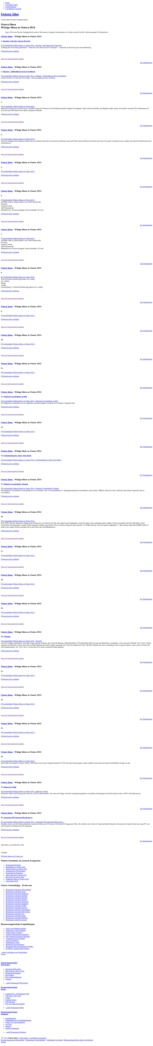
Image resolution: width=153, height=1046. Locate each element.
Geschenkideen (10, 7)
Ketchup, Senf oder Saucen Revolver (17, 41)
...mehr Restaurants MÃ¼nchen (16, 983)
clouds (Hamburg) (12, 941)
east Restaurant (10, 1018)
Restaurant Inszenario (13, 973)
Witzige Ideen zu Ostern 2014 (16, 869)
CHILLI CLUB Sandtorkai (15, 1022)
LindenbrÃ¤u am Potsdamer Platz (17, 994)
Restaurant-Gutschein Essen (15, 892)
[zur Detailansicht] (31, 45)
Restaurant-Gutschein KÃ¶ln (15, 906)
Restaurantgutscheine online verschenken (78, 1040)
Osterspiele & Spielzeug (14, 873)
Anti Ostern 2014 (11, 881)
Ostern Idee (10, 14)
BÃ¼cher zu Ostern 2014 (14, 877)
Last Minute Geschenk (13, 9)
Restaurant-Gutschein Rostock (16, 908)
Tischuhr (7, 637)
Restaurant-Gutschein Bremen (16, 900)
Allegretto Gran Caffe (13, 996)
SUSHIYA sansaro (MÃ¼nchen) (17, 949)
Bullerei (8, 1026)
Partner (3, 1042)
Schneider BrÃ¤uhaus (13, 969)
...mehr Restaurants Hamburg (15, 1032)
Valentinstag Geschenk (55, 1040)
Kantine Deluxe (11, 1000)
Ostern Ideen (7, 36)
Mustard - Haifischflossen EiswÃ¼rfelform (19, 72)
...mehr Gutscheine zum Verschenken (14, 952)
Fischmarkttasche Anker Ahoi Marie (17, 456)
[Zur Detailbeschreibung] (10, 51)
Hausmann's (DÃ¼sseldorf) (15, 930)
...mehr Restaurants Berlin (14, 1008)
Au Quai (8, 1024)
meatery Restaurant (12, 1028)
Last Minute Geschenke (37, 1038)
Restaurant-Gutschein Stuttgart (16, 896)
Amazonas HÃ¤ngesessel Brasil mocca (17, 818)
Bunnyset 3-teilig (10, 787)
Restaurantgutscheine (13, 865)
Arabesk (8, 979)
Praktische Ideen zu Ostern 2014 (17, 879)
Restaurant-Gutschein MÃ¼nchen (17, 912)
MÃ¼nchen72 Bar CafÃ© (14, 971)
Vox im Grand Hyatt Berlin (15, 1004)
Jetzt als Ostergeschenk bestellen (12, 59)
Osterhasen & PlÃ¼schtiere (15, 871)
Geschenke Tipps (11, 5)
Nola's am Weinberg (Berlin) (15, 928)
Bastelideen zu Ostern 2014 (15, 867)
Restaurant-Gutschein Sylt (14, 914)
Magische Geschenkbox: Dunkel (16, 484)
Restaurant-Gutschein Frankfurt (16, 904)
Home (7, 3)
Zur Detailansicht (146, 63)
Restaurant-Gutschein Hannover (17, 902)
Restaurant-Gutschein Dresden (16, 898)
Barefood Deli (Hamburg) (14, 945)
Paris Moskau (10, 1002)
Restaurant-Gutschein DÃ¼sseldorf (18, 890)
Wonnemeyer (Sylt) (12, 943)
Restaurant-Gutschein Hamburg (16, 894)
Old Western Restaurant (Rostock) (17, 937)
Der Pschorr (9, 975)
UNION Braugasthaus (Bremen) (17, 935)
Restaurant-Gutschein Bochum (16, 918)
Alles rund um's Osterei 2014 (15, 875)
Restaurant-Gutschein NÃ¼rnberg (17, 910)
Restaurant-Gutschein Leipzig (16, 920)
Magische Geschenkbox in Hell (15, 397)
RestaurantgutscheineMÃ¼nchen (9, 964)
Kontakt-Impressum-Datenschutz (12, 1040)
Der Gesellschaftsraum (13, 977)
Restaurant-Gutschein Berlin (15, 916)
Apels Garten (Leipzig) (13, 932)
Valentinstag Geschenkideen (35, 1040)
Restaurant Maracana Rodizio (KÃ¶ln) (19, 947)
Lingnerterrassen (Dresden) (15, 939)
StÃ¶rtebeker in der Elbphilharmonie (18, 1020)
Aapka (7, 998)
